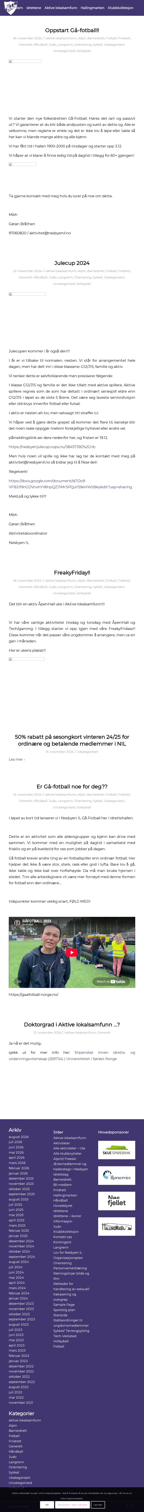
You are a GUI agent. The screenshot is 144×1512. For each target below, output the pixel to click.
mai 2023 (16, 1340)
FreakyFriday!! (72, 572)
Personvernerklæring (70, 1268)
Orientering (83, 44)
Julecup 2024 (72, 263)
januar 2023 (18, 1361)
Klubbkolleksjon (66, 1232)
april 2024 (17, 1283)
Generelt (25, 44)
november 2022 (21, 1371)
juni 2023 (16, 1335)
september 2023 (22, 1319)
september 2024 (22, 1257)
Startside (60, 1315)
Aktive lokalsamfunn (69, 1138)
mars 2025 (17, 1226)
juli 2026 (15, 1142)
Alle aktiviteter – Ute (69, 1148)
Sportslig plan (64, 1310)
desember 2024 (21, 1241)
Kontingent (62, 1242)
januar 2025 (18, 1236)
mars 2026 (17, 1163)
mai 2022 (16, 1397)
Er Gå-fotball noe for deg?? (72, 786)
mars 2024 (17, 1288)
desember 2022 (21, 1366)
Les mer (16, 759)
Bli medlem (62, 1185)
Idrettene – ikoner (67, 1216)
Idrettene (60, 1211)
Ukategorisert (114, 44)
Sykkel (98, 44)
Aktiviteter (61, 1143)
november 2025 (21, 1184)
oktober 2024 (19, 1251)
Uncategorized (64, 51)
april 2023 (17, 1345)
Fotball (111, 38)
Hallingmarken (65, 1195)
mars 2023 (17, 1350)
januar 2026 (18, 1173)
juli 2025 (15, 1205)
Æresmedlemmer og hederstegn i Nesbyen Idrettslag (70, 1169)
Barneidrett (96, 38)
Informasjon (62, 1221)
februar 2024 (19, 1293)
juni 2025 (16, 1210)
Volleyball (84, 51)
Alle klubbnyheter (67, 1154)
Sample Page (64, 1305)
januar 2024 (18, 1298)
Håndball (40, 44)
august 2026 (19, 1137)
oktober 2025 (19, 1189)
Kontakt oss (62, 1237)
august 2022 (19, 1387)
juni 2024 (16, 1272)
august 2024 (19, 1262)
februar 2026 (19, 1168)
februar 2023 (19, 1356)
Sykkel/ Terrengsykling (71, 1331)
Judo (53, 44)
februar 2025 (19, 1231)
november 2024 (21, 1246)
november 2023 (21, 1309)
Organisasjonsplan (68, 1258)
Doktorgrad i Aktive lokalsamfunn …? (72, 1024)
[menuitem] (14, 8)
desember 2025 (21, 1178)
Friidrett (124, 38)
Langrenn (65, 44)
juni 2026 (16, 1147)
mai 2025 (16, 1215)
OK (47, 1504)
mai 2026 (16, 1152)
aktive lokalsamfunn (61, 38)
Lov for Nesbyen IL (67, 1253)
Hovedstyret (62, 1206)
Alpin (82, 38)
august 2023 (19, 1324)
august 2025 (18, 1199)
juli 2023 (15, 1330)
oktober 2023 (19, 1314)
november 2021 (21, 1403)
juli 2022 (15, 1392)
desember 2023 (21, 1304)
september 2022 (22, 1382)
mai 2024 (16, 1278)
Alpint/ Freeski (64, 1159)
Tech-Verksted (64, 1336)
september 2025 (22, 1194)
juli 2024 (15, 1267)
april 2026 (17, 1158)
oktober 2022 (19, 1377)
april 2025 (16, 1220)
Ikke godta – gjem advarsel (72, 1504)
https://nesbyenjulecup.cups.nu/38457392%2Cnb (52, 447)
